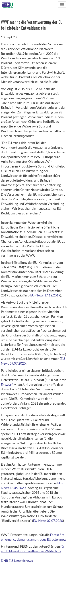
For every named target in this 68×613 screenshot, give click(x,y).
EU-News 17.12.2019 (45, 295)
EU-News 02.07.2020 (48, 521)
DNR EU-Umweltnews (17, 561)
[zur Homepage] (8, 5)
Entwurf (7, 384)
